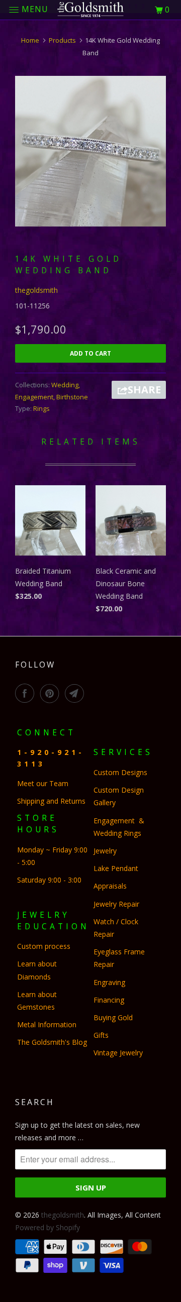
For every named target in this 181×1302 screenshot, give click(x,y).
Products (62, 40)
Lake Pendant (116, 868)
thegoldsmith (36, 290)
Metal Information (46, 1024)
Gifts (101, 1035)
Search (34, 1102)
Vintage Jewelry (118, 1052)
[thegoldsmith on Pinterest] (51, 693)
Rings (41, 408)
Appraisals (110, 886)
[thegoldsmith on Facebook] (26, 693)
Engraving (109, 982)
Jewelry (105, 850)
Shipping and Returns (51, 801)
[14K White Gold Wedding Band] (90, 151)
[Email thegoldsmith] (76, 693)
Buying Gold (113, 1017)
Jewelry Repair (116, 904)
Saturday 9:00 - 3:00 (49, 880)
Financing (110, 1000)
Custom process (43, 946)
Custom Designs (122, 772)
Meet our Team (42, 783)
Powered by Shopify (47, 1227)
